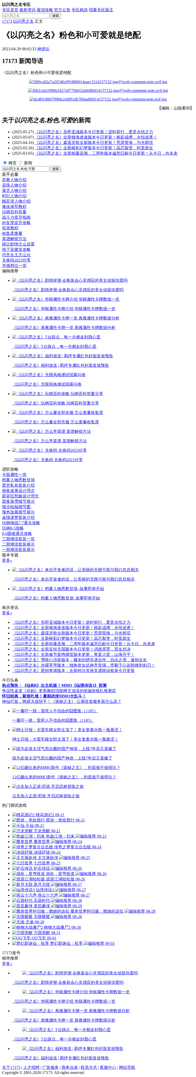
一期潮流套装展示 (18, 549)
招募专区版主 (101, 10)
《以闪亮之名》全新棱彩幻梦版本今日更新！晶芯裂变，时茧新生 (94, 148)
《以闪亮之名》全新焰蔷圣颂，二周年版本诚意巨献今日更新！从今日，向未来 (106, 153)
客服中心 (108, 1067)
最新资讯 (27, 10)
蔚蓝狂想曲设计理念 (20, 496)
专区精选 (79, 10)
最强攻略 (45, 10)
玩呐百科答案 (14, 212)
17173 (7, 21)
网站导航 (127, 1067)
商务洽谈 (70, 1067)
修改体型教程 (14, 206)
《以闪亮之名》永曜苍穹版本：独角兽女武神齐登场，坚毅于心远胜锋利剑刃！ (83, 665)
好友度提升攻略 (16, 223)
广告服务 (50, 1067)
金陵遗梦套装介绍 (18, 517)
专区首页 (10, 10)
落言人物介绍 (14, 190)
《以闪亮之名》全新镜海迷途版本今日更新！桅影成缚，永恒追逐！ (96, 137)
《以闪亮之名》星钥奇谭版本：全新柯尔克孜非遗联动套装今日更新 (73, 670)
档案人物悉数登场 (18, 480)
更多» (7, 560)
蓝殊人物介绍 (14, 185)
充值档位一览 (14, 265)
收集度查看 (12, 233)
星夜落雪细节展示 (18, 501)
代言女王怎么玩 (16, 255)
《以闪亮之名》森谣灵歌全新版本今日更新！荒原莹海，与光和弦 (94, 142)
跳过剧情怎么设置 (18, 244)
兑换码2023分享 (16, 260)
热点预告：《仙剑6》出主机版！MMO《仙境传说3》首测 (54, 685)
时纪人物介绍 (14, 196)
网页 (12, 163)
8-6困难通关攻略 (17, 533)
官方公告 (62, 10)
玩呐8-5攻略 (13, 528)
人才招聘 (31, 1067)
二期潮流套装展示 (18, 544)
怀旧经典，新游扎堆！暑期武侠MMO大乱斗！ (44, 696)
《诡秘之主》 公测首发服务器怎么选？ (86, 701)
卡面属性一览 (14, 474)
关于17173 (11, 1067)
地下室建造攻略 (16, 249)
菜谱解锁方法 (14, 239)
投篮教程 (10, 228)
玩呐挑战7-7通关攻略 (21, 523)
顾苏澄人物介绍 (16, 201)
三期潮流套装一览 (18, 539)
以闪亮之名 (23, 21)
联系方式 (89, 1067)
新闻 (28, 163)
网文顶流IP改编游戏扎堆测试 (89, 691)
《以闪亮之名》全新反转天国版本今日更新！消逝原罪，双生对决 (71, 649)
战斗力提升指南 (16, 217)
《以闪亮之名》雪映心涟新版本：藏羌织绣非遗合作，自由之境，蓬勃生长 (79, 660)
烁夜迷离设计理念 (18, 490)
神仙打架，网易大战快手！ (26, 701)
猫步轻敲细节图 (16, 507)
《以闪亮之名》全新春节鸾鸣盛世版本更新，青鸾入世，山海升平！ (73, 654)
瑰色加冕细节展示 (18, 512)
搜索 (55, 16)
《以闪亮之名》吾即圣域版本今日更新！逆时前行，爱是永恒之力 (94, 132)
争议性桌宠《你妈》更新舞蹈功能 (32, 691)
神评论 (43, 49)
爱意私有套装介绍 (18, 485)
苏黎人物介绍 (14, 180)
